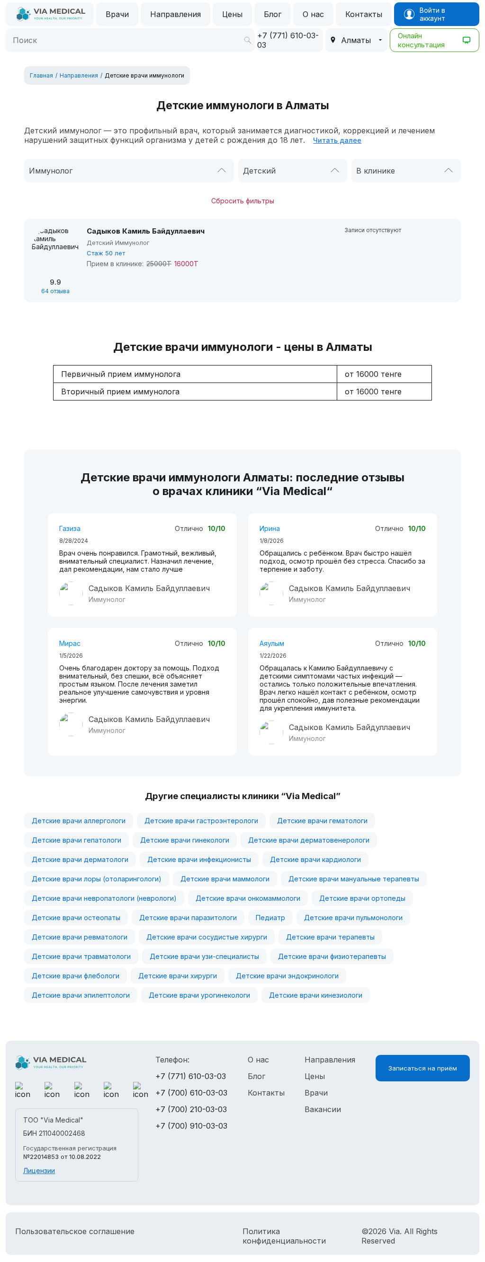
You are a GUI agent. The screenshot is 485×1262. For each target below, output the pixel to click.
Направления (175, 14)
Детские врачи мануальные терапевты (353, 879)
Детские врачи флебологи (75, 976)
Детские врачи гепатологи (76, 840)
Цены (232, 14)
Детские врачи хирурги (177, 976)
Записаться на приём (422, 1068)
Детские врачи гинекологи (184, 840)
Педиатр (270, 918)
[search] (247, 40)
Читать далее (337, 140)
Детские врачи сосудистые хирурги (206, 937)
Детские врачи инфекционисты (199, 859)
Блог (272, 14)
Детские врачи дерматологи (80, 859)
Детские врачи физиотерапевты (332, 956)
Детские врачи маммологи (224, 879)
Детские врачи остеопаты (76, 918)
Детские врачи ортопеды (362, 898)
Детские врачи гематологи (322, 821)
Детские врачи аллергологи (79, 821)
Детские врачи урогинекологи (199, 995)
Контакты (363, 14)
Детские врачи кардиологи (315, 859)
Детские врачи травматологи (81, 956)
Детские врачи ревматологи (79, 937)
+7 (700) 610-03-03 (191, 1092)
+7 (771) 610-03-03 (190, 1076)
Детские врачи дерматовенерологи (308, 840)
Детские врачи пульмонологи (353, 918)
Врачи (117, 14)
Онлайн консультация (421, 40)
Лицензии (39, 1170)
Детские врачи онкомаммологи (248, 898)
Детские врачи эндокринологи (287, 976)
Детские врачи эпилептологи (81, 995)
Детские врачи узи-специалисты (204, 956)
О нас (313, 14)
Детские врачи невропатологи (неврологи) (104, 898)
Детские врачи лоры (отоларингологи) (97, 879)
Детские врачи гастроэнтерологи (201, 821)
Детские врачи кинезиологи (315, 995)
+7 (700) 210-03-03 (191, 1109)
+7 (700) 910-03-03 (191, 1126)
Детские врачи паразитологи (188, 918)
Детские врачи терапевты (330, 937)
